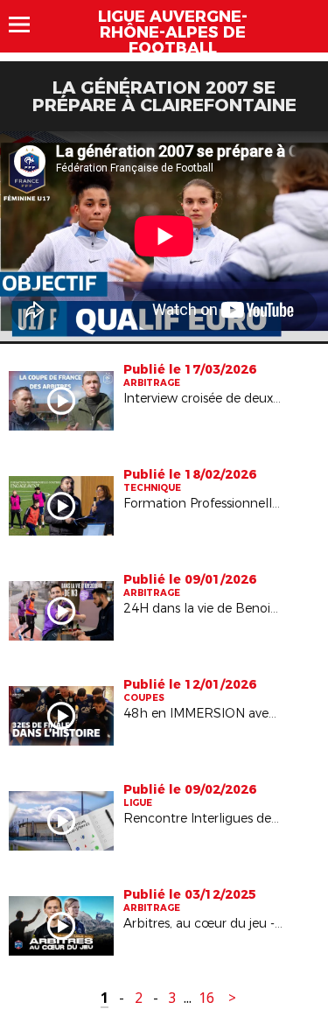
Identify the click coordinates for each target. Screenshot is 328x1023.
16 (206, 998)
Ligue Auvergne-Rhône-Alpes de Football (173, 32)
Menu (27, 24)
